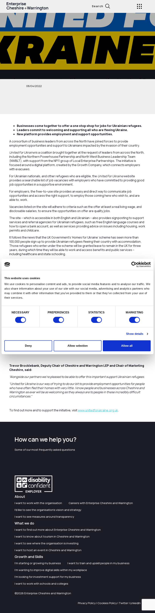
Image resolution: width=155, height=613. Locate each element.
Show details (134, 333)
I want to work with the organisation (38, 503)
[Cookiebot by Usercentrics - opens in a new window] (134, 264)
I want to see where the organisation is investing (46, 543)
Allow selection (77, 345)
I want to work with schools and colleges (41, 584)
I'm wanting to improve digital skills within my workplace (51, 570)
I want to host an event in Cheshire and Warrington (48, 550)
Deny (28, 345)
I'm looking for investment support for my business (48, 577)
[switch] (58, 320)
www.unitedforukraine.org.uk (98, 410)
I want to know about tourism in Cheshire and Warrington (52, 536)
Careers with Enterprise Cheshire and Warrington (101, 503)
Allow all (127, 345)
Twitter (123, 603)
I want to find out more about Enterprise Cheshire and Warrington (58, 530)
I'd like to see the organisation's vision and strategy (48, 510)
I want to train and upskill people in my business (98, 563)
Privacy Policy (87, 603)
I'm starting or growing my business (38, 563)
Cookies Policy (107, 603)
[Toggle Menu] (139, 6)
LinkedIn (135, 603)
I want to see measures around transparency (44, 517)
